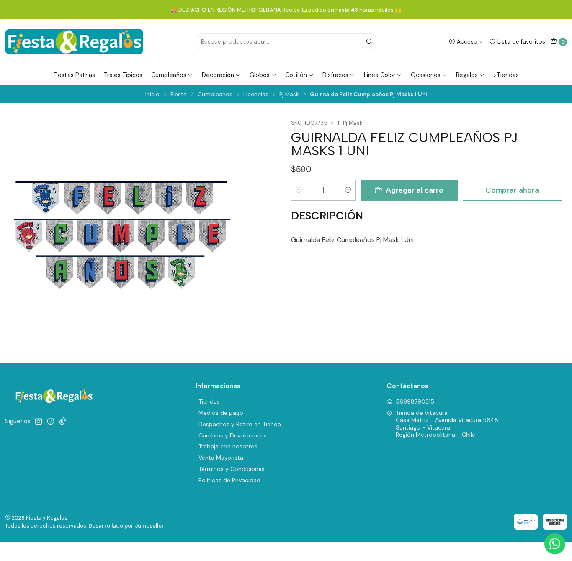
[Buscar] (369, 41)
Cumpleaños (168, 75)
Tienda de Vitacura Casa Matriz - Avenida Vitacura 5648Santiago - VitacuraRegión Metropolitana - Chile (447, 424)
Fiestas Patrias (74, 75)
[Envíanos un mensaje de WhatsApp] (554, 543)
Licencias (255, 95)
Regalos (467, 75)
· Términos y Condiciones (230, 469)
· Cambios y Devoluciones (231, 435)
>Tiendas (506, 75)
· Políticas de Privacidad (228, 480)
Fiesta (178, 95)
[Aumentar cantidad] (348, 190)
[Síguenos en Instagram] (38, 421)
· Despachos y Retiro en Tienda (238, 424)
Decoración (218, 75)
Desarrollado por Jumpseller (126, 525)
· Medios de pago (219, 413)
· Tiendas (208, 401)
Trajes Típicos (123, 75)
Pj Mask (289, 95)
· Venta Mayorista (219, 457)
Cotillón (296, 75)
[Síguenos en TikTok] (63, 421)
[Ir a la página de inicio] (74, 41)
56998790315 (415, 401)
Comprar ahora (512, 189)
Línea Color (379, 75)
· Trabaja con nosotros (227, 446)
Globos (260, 75)
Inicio (152, 95)
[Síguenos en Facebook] (50, 421)
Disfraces (335, 75)
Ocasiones (426, 75)
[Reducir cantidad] (298, 190)
